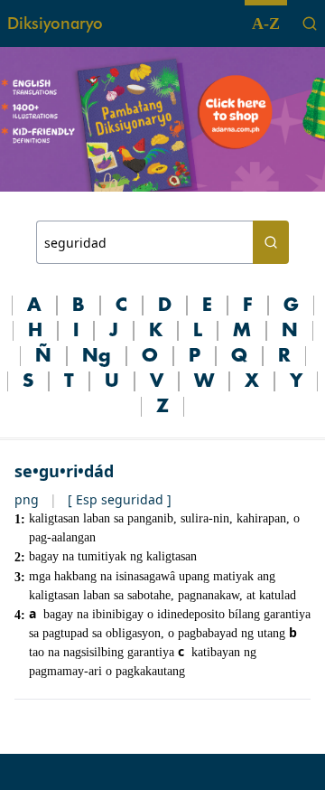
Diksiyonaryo (55, 23)
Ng (96, 356)
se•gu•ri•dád (64, 471)
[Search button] (271, 242)
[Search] (310, 23)
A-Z (266, 23)
